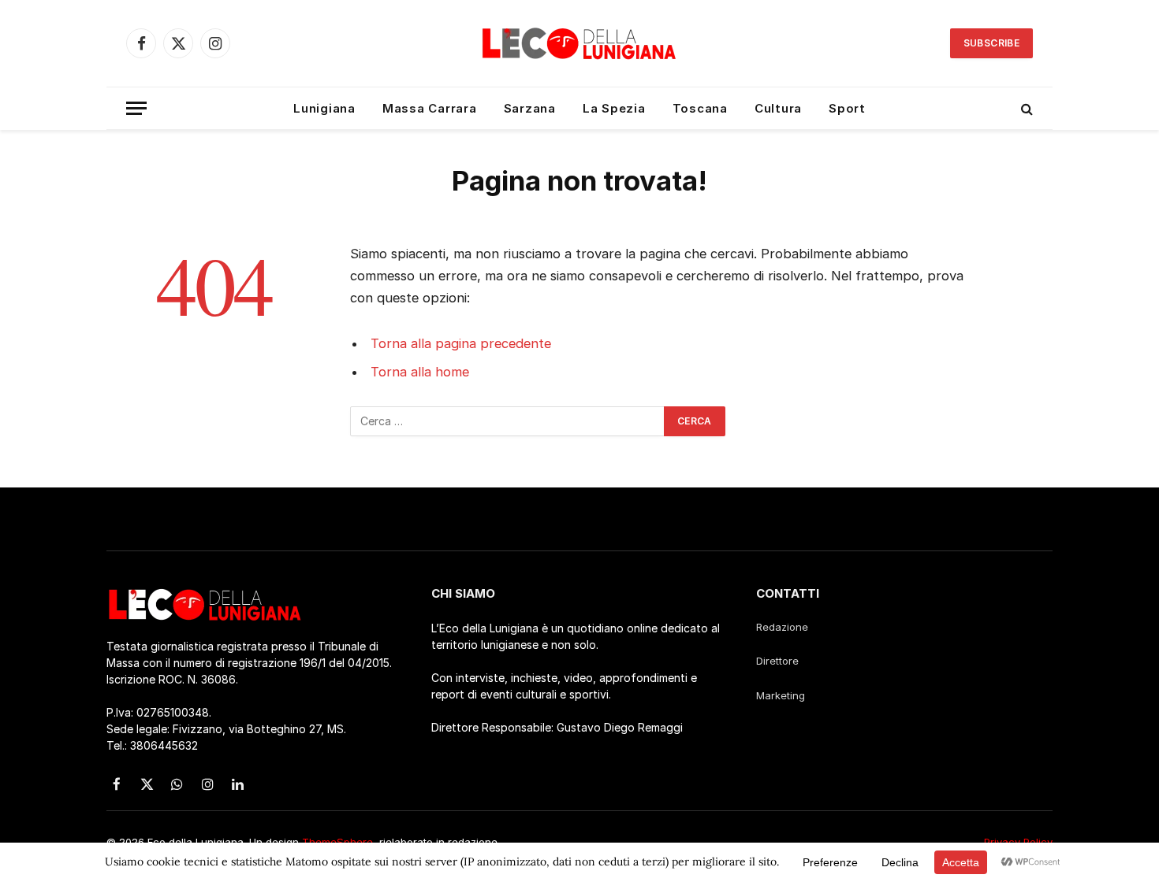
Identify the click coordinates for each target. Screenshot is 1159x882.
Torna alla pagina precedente (461, 343)
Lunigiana (324, 108)
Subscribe (991, 43)
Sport (847, 108)
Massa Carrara (429, 108)
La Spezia (614, 108)
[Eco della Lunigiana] (579, 43)
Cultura (778, 108)
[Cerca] (1025, 108)
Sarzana (530, 108)
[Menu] (136, 108)
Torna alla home (420, 372)
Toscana (700, 108)
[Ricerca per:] (507, 421)
